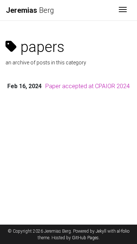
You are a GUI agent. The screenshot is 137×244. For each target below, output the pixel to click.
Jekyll (101, 231)
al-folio (123, 231)
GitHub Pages (85, 237)
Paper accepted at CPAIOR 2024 (87, 86)
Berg (30, 10)
